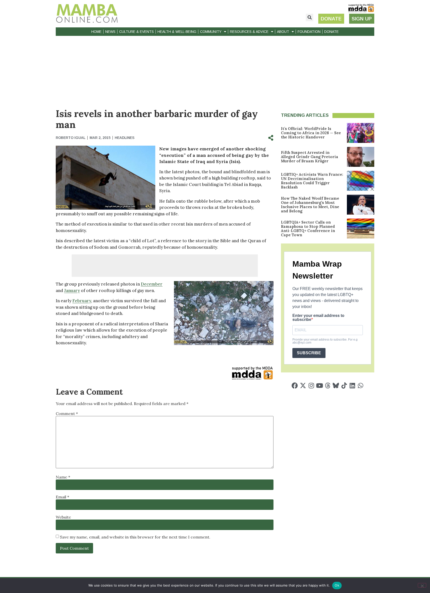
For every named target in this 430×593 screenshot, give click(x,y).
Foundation (309, 32)
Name (63, 477)
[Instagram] (311, 385)
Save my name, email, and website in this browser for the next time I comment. (135, 537)
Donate (331, 32)
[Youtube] (319, 385)
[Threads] (327, 385)
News (110, 32)
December (151, 284)
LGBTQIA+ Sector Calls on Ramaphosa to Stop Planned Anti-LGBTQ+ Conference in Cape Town (308, 228)
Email (62, 497)
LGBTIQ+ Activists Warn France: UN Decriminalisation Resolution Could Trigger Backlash (312, 180)
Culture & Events (136, 32)
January (72, 290)
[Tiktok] (344, 385)
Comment (67, 413)
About (283, 32)
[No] (422, 585)
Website (63, 517)
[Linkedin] (352, 385)
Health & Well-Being (177, 32)
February (81, 300)
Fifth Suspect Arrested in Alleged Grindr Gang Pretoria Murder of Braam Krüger (309, 156)
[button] (309, 17)
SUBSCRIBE (309, 353)
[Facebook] (295, 385)
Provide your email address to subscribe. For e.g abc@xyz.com (325, 341)
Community (210, 32)
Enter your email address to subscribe (318, 318)
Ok (337, 585)
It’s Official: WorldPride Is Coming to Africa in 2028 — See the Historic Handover (311, 132)
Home (96, 32)
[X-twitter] (303, 385)
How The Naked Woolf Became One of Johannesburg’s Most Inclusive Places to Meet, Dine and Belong (310, 204)
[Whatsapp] (360, 385)
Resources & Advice (249, 32)
